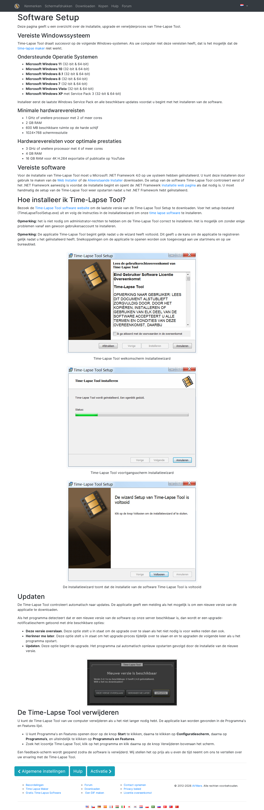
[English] (87, 807)
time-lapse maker (31, 48)
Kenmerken (32, 6)
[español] (105, 807)
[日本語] (129, 807)
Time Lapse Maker (37, 788)
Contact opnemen (135, 784)
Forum (127, 6)
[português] (153, 807)
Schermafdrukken (58, 6)
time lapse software (164, 213)
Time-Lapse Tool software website (62, 208)
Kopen (103, 6)
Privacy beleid (132, 788)
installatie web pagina (179, 185)
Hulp (115, 6)
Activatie (100, 771)
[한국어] (135, 807)
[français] (111, 807)
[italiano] (123, 807)
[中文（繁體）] (171, 807)
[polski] (147, 807)
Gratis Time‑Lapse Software (43, 792)
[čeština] (93, 807)
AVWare (197, 785)
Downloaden (85, 6)
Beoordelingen (35, 784)
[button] (244, 6)
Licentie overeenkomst (138, 792)
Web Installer (67, 180)
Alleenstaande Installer (105, 180)
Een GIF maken (94, 792)
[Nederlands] (141, 807)
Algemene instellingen (43, 771)
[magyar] (117, 807)
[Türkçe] (165, 807)
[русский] (159, 807)
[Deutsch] (99, 807)
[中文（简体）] (176, 807)
